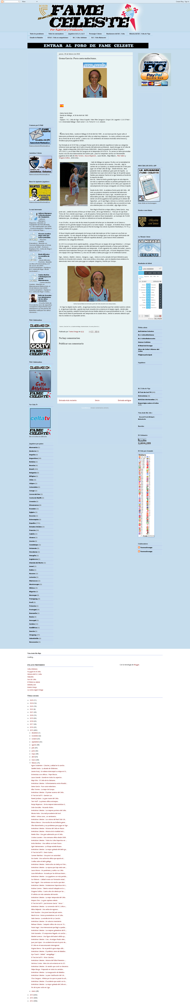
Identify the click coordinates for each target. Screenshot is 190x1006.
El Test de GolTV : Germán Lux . (42, 795)
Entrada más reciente (68, 400)
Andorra (32, 451)
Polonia (32, 606)
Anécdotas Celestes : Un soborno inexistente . (46, 921)
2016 (32, 727)
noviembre (35, 736)
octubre (34, 739)
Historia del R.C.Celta (34, 674)
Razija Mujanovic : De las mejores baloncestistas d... (48, 804)
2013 (32, 998)
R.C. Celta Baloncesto (98, 37)
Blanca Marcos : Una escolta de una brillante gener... (48, 822)
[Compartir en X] (94, 332)
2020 (32, 715)
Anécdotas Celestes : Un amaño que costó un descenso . (50, 966)
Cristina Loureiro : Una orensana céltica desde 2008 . (49, 837)
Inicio (97, 400)
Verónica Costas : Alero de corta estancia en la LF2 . (48, 963)
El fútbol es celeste (33, 682)
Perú (31, 602)
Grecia (31, 541)
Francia (32, 530)
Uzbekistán (33, 638)
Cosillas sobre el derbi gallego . (41, 861)
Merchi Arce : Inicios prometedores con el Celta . (47, 915)
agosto (34, 745)
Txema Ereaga (74, 331)
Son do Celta (31, 679)
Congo (32, 490)
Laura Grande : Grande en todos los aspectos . (46, 777)
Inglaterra (33, 559)
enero (34, 991)
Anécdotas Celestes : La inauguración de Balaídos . (48, 972)
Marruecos (33, 581)
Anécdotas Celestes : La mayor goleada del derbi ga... (49, 849)
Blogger (136, 665)
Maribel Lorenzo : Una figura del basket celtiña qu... (48, 936)
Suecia (32, 631)
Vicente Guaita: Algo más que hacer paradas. (44, 235)
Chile (31, 480)
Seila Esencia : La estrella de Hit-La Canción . (46, 918)
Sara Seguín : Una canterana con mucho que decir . (48, 882)
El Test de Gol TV (144, 392)
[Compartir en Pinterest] (98, 332)
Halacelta (30, 677)
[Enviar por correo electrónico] (90, 332)
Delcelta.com (31, 685)
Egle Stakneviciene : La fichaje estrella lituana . (46, 846)
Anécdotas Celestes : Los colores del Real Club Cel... (48, 819)
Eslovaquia (33, 519)
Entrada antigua (124, 400)
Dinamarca (33, 505)
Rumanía (33, 613)
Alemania (33, 447)
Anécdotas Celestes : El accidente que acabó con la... (49, 981)
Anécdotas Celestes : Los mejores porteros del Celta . (49, 810)
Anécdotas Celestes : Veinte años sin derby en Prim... (49, 864)
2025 (32, 700)
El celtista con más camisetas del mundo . (45, 894)
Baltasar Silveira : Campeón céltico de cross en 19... (48, 924)
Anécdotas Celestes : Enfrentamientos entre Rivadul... (49, 783)
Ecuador (32, 509)
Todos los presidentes (37, 34)
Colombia (33, 487)
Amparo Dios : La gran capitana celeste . (44, 900)
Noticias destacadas (146, 399)
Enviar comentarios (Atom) (100, 408)
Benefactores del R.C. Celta (115, 34)
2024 (32, 703)
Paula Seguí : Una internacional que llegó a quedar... (48, 927)
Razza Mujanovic (91, 156)
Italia (31, 570)
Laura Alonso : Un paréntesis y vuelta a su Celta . (47, 870)
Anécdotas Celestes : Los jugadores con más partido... (49, 876)
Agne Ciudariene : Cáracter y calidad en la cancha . (48, 765)
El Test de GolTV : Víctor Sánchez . (43, 957)
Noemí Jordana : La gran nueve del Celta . (45, 798)
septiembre (35, 742)
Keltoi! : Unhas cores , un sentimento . (44, 816)
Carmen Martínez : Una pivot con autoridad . (46, 855)
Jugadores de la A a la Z (76, 34)
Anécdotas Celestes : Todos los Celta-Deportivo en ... (49, 840)
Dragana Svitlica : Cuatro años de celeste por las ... (48, 891)
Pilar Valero (121, 156)
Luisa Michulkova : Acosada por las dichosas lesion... (48, 873)
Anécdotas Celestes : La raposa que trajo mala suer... (49, 867)
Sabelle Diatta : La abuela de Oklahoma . (44, 768)
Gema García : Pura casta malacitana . (43, 786)
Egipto (32, 512)
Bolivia (32, 462)
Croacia (32, 501)
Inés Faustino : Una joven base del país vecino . (47, 912)
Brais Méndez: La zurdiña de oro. (44, 256)
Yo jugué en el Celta (34, 672)
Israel (31, 566)
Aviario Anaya (32, 687)
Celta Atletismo (32, 669)
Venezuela (33, 642)
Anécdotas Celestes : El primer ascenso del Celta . (47, 792)
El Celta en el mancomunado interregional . (45, 945)
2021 (32, 712)
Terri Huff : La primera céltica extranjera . (45, 801)
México (32, 588)
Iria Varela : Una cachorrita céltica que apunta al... (47, 858)
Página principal (145, 355)
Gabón (32, 534)
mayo (34, 754)
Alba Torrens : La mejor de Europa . (43, 789)
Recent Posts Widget (146, 417)
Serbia (32, 624)
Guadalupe (33, 545)
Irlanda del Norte (36, 563)
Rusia (31, 617)
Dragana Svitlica (64, 158)
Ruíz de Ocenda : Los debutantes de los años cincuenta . (45, 298)
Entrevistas (142, 396)
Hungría (32, 555)
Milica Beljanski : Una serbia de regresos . (45, 909)
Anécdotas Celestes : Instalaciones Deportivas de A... (49, 885)
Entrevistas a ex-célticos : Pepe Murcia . (44, 774)
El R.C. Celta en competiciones (58, 37)
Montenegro (34, 584)
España (32, 523)
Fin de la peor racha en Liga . (41, 987)
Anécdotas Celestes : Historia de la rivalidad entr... (48, 831)
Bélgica (32, 476)
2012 (32, 1001)
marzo (34, 760)
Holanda (33, 548)
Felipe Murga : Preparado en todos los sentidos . (47, 969)
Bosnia (32, 465)
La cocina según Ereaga (35, 690)
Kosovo (32, 573)
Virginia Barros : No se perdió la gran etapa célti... (48, 948)
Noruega (32, 595)
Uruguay (32, 635)
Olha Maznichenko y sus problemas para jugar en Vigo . (50, 825)
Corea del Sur (34, 494)
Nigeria (32, 591)
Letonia (32, 577)
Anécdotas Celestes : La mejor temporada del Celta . (48, 897)
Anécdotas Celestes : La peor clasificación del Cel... (48, 975)
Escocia (32, 516)
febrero (34, 763)
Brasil (31, 469)
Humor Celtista (144, 342)
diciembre (35, 733)
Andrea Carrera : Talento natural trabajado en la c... (48, 888)
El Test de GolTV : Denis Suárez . (42, 852)
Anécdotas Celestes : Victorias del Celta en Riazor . (48, 828)
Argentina (33, 458)
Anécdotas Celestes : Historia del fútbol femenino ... (48, 960)
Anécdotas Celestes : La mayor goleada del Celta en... (49, 984)
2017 (32, 724)
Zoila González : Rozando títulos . (42, 807)
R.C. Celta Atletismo (80, 37)
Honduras (33, 552)
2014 (32, 995)
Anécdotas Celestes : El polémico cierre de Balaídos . (48, 951)
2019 (32, 718)
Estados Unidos (35, 527)
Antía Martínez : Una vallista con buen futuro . (46, 843)
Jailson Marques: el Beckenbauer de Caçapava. (45, 215)
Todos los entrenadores (56, 34)
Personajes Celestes (95, 34)
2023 (32, 706)
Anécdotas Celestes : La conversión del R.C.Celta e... (48, 906)
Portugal (33, 609)
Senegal (32, 620)
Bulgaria (32, 472)
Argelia (32, 454)
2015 (32, 730)
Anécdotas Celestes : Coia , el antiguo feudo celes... (48, 939)
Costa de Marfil (35, 498)
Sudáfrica (33, 627)
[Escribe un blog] (92, 332)
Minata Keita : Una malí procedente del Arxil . (46, 813)
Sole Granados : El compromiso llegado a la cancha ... (49, 933)
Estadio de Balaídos (36, 37)
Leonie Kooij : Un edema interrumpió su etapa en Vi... (49, 771)
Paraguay (33, 599)
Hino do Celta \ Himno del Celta (148, 350)
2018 (32, 721)
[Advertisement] (95, 427)
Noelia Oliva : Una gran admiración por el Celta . (47, 834)
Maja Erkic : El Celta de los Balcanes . (43, 780)
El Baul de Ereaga (145, 345)
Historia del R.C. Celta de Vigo (139, 34)
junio (33, 751)
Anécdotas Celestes (146, 331)
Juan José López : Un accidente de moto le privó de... (49, 942)
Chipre (32, 483)
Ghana (32, 537)
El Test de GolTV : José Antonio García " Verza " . (47, 903)
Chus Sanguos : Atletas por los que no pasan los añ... (49, 978)
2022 (32, 709)
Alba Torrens (79, 156)
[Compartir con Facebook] (96, 332)
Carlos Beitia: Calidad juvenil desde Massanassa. (44, 277)
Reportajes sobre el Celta (148, 403)
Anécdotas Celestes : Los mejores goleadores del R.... (49, 930)
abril (33, 757)
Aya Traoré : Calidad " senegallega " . (43, 954)
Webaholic (142, 419)
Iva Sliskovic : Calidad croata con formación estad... (48, 879)
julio (33, 748)
